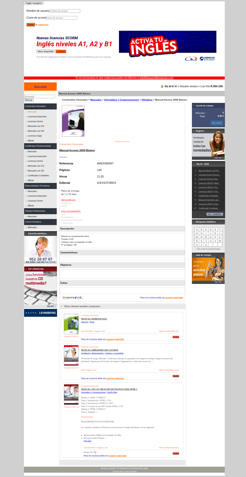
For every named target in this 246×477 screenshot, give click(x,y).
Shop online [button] (40, 86)
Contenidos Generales (35, 106)
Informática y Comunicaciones (121, 99)
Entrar (31, 24)
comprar (61, 51)
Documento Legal (140, 468)
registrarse (43, 25)
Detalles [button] (176, 337)
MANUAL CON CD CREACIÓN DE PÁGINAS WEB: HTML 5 (109, 389)
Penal (92, 322)
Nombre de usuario (37, 10)
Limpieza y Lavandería (114, 353)
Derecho (84, 322)
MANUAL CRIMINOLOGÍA (94, 319)
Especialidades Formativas (37, 186)
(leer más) (88, 441)
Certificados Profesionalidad (38, 146)
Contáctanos (124, 468)
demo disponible (46, 51)
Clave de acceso (36, 17)
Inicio (103, 468)
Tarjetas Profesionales (35, 211)
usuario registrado (174, 298)
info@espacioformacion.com (156, 78)
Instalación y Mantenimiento (92, 353)
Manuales (95, 99)
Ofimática (147, 99)
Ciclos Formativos (33, 222)
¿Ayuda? (112, 468)
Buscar (27, 93)
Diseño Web (112, 392)
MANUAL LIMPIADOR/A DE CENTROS (99, 350)
